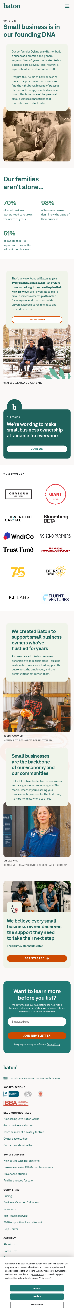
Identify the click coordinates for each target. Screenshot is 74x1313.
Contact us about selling (18, 1145)
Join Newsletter (37, 1035)
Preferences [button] (45, 1278)
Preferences (37, 1304)
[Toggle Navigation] (67, 6)
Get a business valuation (18, 1125)
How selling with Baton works (21, 1118)
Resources (9, 1209)
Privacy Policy (53, 1044)
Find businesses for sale (18, 1180)
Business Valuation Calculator (21, 1202)
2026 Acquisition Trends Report (22, 1222)
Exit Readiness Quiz (15, 1215)
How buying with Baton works (21, 1160)
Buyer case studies (15, 1173)
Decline (37, 1296)
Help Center (10, 1229)
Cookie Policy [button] (38, 1274)
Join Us (37, 448)
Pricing (7, 1196)
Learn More (37, 319)
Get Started (35, 958)
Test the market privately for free (23, 1132)
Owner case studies (15, 1138)
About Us (9, 1244)
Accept (37, 1288)
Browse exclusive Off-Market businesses (28, 1167)
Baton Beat (10, 1251)
